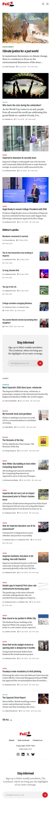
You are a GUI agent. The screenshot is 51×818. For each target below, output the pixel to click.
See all (5, 720)
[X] (27, 754)
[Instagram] (18, 754)
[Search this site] (43, 4)
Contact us (37, 740)
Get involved (23, 740)
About (11, 740)
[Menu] (47, 4)
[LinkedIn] (23, 754)
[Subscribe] (40, 363)
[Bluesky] (32, 754)
